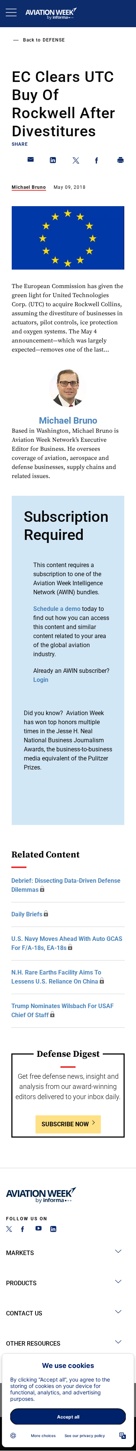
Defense (54, 40)
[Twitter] (9, 1230)
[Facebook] (24, 1230)
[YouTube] (39, 1230)
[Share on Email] (31, 161)
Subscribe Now (65, 1124)
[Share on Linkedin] (53, 161)
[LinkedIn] (53, 1230)
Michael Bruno (29, 187)
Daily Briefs (26, 914)
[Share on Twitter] (76, 161)
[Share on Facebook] (98, 161)
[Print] (120, 161)
